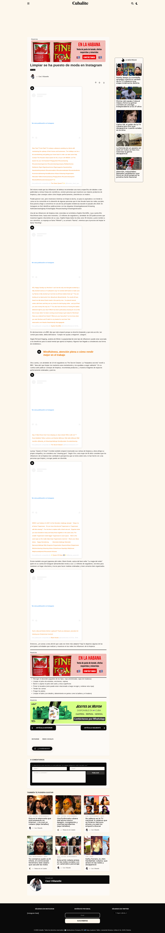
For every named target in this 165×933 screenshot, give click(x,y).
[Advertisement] (82, 21)
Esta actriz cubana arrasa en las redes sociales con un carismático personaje (68, 862)
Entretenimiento (44, 816)
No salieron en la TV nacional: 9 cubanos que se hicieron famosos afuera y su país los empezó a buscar (96, 822)
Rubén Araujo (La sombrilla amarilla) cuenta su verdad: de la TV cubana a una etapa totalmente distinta (128, 80)
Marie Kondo (55, 637)
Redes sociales (47, 739)
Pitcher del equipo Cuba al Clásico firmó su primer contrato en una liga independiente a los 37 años (129, 104)
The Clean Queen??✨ (58, 183)
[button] (28, 3)
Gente (102, 816)
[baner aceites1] (68, 712)
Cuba (30, 816)
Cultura (35, 816)
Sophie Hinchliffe (56, 326)
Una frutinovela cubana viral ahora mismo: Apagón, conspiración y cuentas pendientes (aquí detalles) (67, 822)
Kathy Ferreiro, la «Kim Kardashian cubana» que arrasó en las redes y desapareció (96, 862)
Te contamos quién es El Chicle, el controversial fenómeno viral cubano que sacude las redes (40, 862)
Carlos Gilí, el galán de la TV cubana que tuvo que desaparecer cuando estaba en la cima (128, 127)
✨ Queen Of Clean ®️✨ (58, 555)
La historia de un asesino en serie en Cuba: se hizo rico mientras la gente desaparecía (128, 151)
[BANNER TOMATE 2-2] (68, 51)
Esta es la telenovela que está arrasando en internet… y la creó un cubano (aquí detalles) (40, 821)
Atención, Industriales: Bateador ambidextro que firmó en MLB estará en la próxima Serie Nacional (128, 174)
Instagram (35, 739)
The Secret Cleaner (57, 444)
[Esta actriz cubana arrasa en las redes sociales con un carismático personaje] (68, 845)
